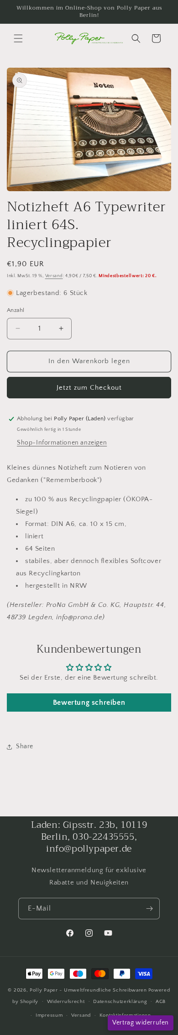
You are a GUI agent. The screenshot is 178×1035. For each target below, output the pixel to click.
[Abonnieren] (149, 908)
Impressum (49, 1015)
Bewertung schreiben (89, 702)
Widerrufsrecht (66, 1001)
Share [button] (24, 746)
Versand (54, 276)
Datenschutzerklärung (120, 1001)
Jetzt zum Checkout (89, 387)
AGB (161, 1001)
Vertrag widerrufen (140, 1022)
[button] (18, 38)
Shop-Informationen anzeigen (62, 442)
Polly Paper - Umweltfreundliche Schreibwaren (88, 990)
